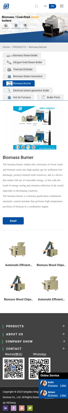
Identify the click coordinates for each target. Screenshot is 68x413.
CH (45, 6)
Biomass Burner (38, 47)
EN (52, 6)
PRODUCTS (19, 47)
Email (13, 220)
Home (6, 47)
